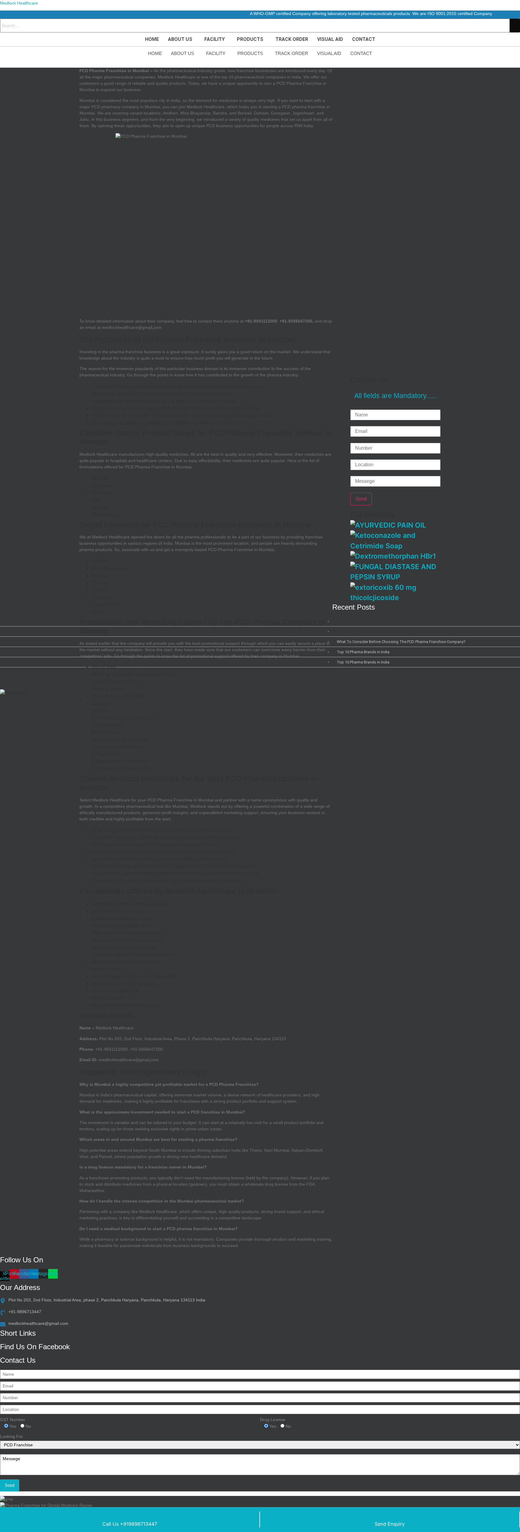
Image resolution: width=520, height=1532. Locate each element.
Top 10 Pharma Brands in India (363, 652)
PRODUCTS (250, 39)
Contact (363, 39)
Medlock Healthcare (19, 3)
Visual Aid (330, 39)
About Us (180, 39)
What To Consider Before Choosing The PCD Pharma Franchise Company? (401, 641)
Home (152, 39)
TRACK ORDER (291, 39)
